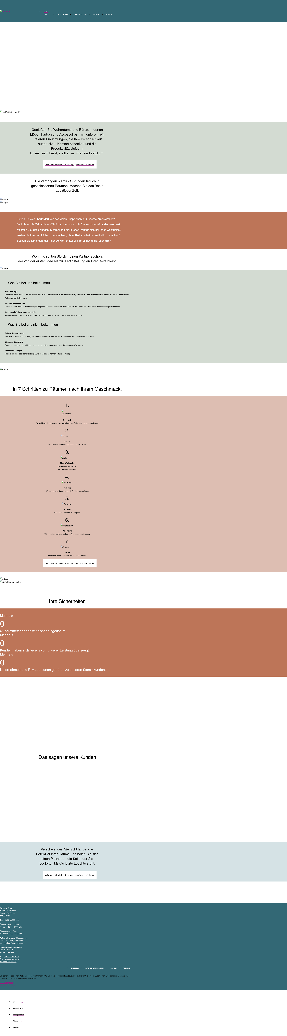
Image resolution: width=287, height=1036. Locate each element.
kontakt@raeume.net (8, 961)
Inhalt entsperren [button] (6, 982)
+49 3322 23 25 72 (11, 956)
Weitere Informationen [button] (8, 985)
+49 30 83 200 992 (11, 920)
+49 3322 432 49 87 (12, 959)
